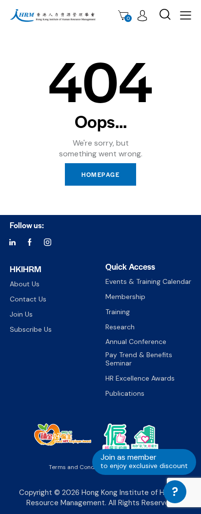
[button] (185, 15)
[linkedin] (12, 242)
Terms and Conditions (79, 467)
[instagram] (47, 242)
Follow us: (27, 225)
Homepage (100, 174)
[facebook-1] (29, 242)
